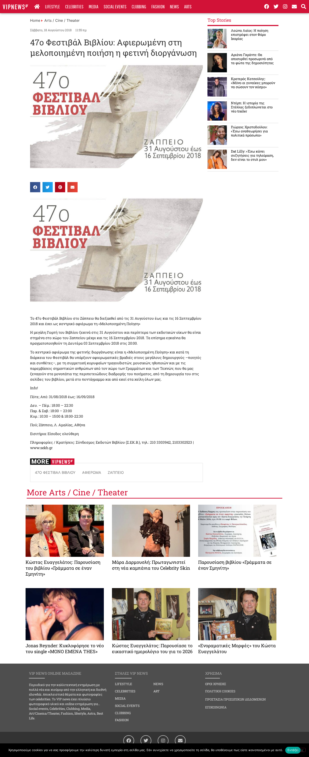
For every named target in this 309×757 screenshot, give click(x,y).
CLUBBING (139, 6)
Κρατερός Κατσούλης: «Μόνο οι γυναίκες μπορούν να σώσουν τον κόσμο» (253, 82)
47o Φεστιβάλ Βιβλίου (55, 472)
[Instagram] (285, 6)
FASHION (158, 6)
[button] (35, 187)
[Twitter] (275, 6)
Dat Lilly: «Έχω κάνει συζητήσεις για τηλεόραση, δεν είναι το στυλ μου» (252, 155)
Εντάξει (293, 750)
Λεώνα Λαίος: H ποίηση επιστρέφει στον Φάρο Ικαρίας (249, 34)
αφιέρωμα (91, 472)
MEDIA (93, 6)
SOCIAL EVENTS (115, 6)
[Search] (303, 6)
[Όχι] (302, 750)
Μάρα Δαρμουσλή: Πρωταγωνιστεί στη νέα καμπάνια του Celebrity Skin (151, 565)
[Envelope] (294, 6)
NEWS (174, 6)
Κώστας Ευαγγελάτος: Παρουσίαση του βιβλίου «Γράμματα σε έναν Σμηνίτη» (63, 568)
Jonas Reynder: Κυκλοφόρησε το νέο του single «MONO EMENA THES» (65, 648)
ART (156, 691)
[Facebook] (266, 6)
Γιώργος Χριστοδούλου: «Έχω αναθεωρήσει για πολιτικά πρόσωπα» (249, 131)
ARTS (188, 6)
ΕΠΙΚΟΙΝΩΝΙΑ (215, 707)
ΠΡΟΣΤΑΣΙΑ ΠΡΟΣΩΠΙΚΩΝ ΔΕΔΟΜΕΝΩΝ (235, 699)
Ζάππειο (116, 472)
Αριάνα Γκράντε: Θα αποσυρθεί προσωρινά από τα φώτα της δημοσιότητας (252, 58)
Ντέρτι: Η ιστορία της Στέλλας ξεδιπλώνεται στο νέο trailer (252, 107)
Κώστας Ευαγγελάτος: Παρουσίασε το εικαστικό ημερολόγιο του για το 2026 (152, 648)
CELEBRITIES (74, 6)
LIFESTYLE (52, 6)
